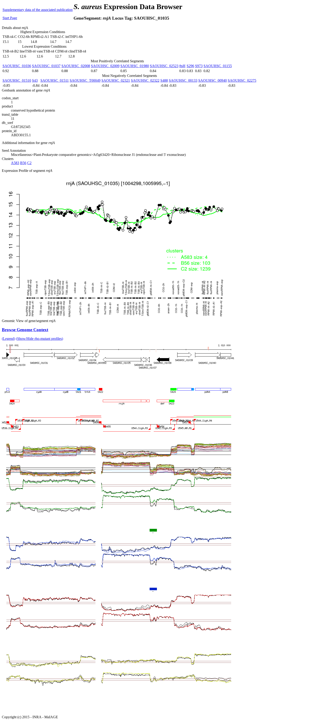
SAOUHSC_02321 (115, 80)
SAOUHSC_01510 (17, 80)
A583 (15, 163)
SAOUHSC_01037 (46, 66)
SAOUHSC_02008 (75, 66)
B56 (23, 163)
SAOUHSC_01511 (54, 80)
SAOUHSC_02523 (164, 66)
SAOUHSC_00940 (212, 80)
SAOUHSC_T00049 (85, 80)
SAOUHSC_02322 (145, 80)
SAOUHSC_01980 (134, 66)
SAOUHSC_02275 (242, 80)
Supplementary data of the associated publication (38, 10)
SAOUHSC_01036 (17, 66)
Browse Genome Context (25, 329)
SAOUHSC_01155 (218, 66)
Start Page (10, 18)
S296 (190, 66)
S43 (35, 80)
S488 (164, 80)
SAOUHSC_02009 (105, 66)
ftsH (182, 66)
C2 (29, 163)
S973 (199, 66)
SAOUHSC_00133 (183, 80)
